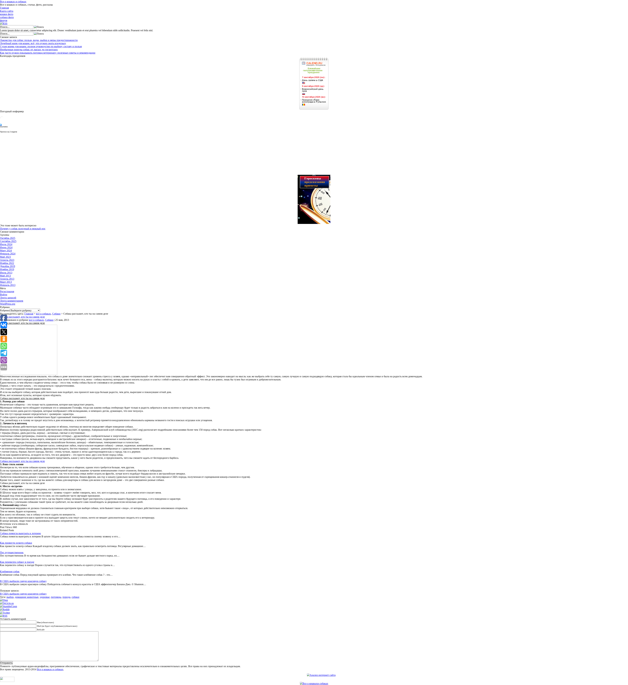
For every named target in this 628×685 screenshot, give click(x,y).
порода (66, 597)
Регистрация (7, 291)
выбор (10, 597)
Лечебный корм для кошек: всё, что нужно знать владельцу (33, 43)
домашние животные (26, 597)
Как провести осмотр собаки (16, 542)
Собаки (56, 313)
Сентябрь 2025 (8, 241)
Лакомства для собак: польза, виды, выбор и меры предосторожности (39, 40)
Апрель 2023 (7, 260)
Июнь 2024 (6, 247)
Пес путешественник (12, 552)
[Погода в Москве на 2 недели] (8, 131)
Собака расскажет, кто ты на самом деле (22, 316)
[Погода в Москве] (2, 119)
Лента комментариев (11, 300)
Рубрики (5, 310)
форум (3, 20)
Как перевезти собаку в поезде (17, 562)
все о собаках (43, 313)
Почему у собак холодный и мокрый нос (22, 228)
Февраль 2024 (7, 253)
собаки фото (7, 17)
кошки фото (6, 14)
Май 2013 (5, 275)
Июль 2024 (6, 244)
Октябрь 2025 (7, 238)
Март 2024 (6, 250)
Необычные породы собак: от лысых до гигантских (29, 49)
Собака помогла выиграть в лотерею (20, 533)
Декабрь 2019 (7, 266)
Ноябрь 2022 (7, 263)
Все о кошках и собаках (13, 1)
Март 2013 (6, 282)
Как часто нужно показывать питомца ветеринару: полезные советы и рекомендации (47, 52)
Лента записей (8, 297)
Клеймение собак (9, 571)
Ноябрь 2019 (7, 269)
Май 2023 (5, 257)
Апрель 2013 (7, 278)
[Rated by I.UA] (7, 681)
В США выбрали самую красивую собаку (23, 581)
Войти (3, 294)
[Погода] (4, 124)
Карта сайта (6, 11)
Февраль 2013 (7, 285)
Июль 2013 (6, 272)
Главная (4, 7)
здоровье (45, 597)
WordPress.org (7, 303)
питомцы (56, 597)
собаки (75, 597)
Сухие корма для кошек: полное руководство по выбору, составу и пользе (41, 46)
